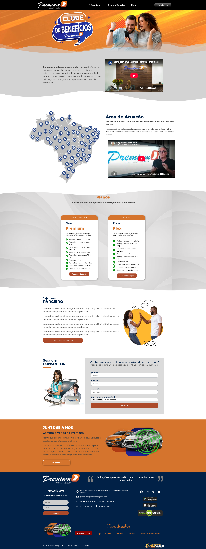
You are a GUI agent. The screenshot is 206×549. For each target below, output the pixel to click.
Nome (94, 372)
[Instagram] (147, 492)
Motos (120, 533)
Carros (109, 533)
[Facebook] (141, 492)
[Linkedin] (153, 492)
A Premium (94, 5)
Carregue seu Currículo (103, 397)
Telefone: (96, 389)
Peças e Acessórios (150, 533)
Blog (133, 5)
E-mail (94, 381)
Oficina (131, 533)
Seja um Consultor (117, 5)
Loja (99, 533)
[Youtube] (159, 492)
